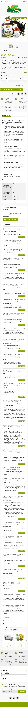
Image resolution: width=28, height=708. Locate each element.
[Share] (18, 93)
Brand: (19, 57)
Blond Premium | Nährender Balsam (20, 644)
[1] (3, 213)
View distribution (6, 216)
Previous (6, 617)
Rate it (15, 219)
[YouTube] (14, 698)
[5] (8, 213)
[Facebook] (10, 698)
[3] (5, 213)
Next (5, 623)
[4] (6, 213)
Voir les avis (3, 57)
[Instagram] (17, 698)
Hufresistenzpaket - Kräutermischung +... (8, 645)
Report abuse (22, 236)
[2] (4, 213)
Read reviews (6, 219)
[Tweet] (22, 93)
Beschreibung (6, 115)
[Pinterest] (25, 93)
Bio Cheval (24, 57)
